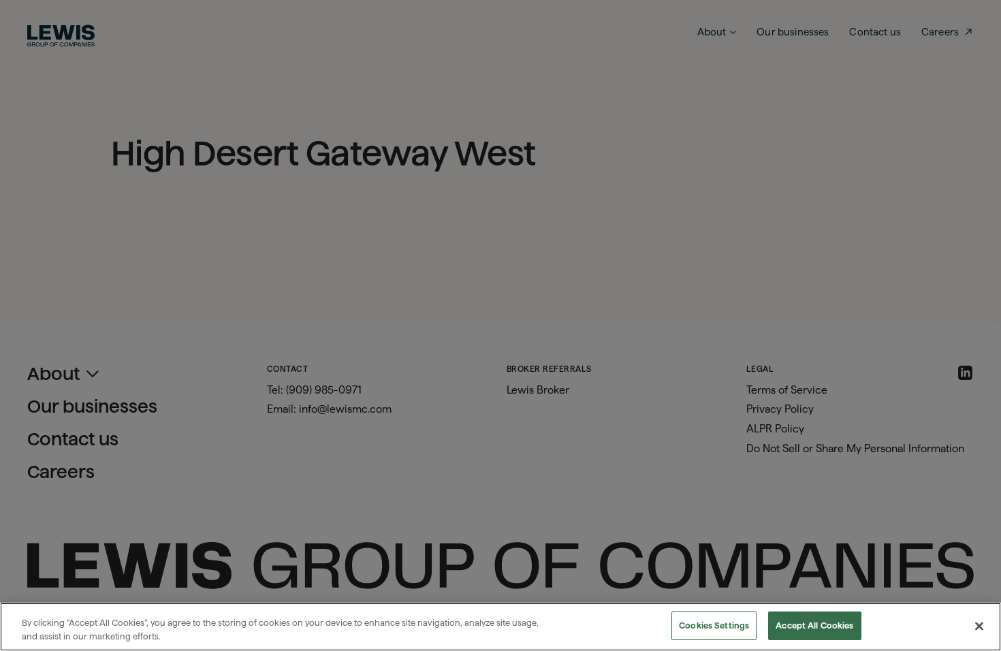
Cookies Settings (714, 625)
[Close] (979, 626)
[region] (500, 627)
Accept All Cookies (814, 625)
